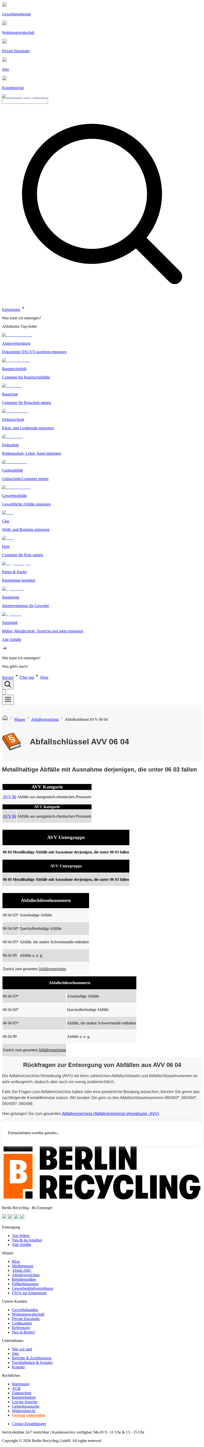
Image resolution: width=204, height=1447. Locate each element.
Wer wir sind (22, 1349)
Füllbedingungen (25, 1284)
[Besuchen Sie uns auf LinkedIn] (23, 1219)
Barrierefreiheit (24, 1397)
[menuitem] (102, 318)
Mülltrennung (22, 1266)
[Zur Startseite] (5, 719)
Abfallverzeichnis (45, 719)
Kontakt (18, 1367)
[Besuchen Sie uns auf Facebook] (17, 1219)
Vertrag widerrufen (28, 1415)
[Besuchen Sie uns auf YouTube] (5, 1219)
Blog (16, 1261)
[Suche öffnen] (7, 684)
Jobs (15, 1353)
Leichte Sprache (24, 1402)
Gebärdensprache (25, 1406)
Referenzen (21, 1328)
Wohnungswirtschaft (28, 1314)
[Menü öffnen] (8, 700)
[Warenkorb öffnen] (4, 692)
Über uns (27, 677)
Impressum (20, 1384)
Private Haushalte (26, 1319)
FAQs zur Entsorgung (29, 1293)
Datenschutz (21, 1393)
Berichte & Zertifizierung (31, 1358)
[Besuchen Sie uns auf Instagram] (11, 1219)
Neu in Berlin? (23, 1332)
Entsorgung (11, 309)
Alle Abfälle (21, 1244)
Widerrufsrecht (23, 1411)
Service (8, 677)
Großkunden (22, 1323)
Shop (44, 677)
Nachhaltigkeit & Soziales (32, 1362)
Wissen (19, 719)
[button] (102, 487)
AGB (16, 1388)
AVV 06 (9, 797)
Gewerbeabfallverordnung (32, 1288)
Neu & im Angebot (27, 1240)
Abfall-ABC (22, 1270)
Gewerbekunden (25, 1310)
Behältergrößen (24, 1279)
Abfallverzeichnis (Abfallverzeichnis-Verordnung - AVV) (110, 1114)
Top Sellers (21, 1235)
